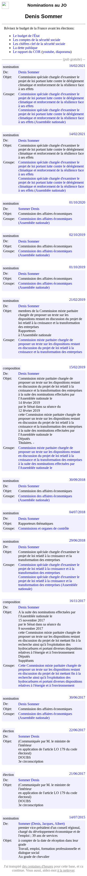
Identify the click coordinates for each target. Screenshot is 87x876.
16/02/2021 (77, 66)
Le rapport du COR (27, 52)
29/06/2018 (77, 540)
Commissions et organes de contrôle (43, 528)
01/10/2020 (77, 202)
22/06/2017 (77, 730)
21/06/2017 (77, 773)
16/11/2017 (77, 601)
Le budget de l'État (26, 36)
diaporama (63, 52)
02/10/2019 (77, 235)
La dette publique (25, 48)
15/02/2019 (77, 367)
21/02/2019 (77, 299)
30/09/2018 (77, 480)
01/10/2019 (77, 267)
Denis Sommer (28, 72)
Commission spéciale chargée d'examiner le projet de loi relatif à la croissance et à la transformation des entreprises (48, 569)
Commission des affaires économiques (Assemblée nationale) (45, 221)
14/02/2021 (77, 134)
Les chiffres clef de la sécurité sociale (39, 44)
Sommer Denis (28, 209)
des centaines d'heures (37, 866)
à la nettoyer (65, 870)
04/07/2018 (77, 512)
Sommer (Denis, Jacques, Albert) (41, 823)
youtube (48, 52)
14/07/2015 (77, 817)
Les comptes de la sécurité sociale (36, 40)
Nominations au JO (47, 5)
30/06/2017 (77, 697)
